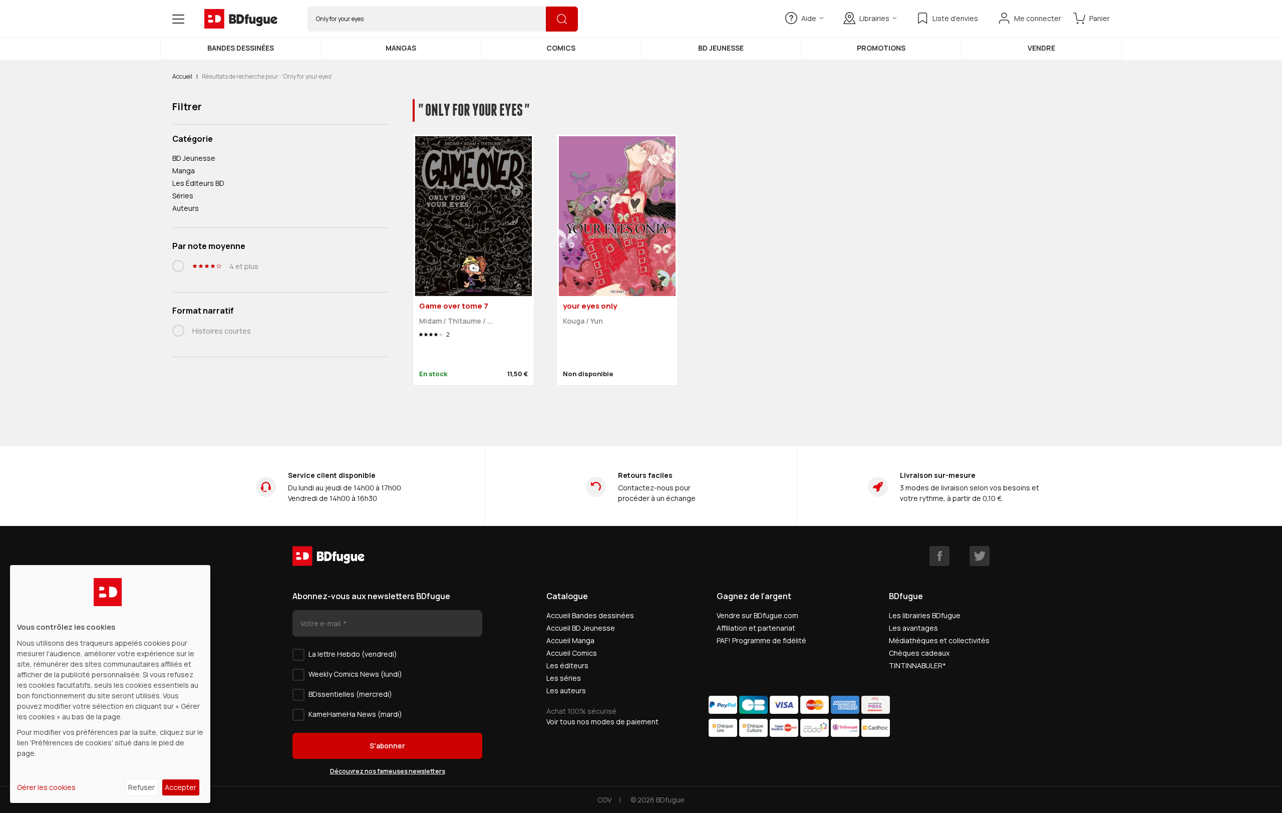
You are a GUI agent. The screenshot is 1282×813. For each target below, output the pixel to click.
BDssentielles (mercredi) (350, 694)
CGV (604, 799)
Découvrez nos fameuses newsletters (387, 771)
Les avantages (913, 628)
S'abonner (387, 745)
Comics (560, 48)
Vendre (1041, 48)
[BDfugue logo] (240, 19)
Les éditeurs (567, 665)
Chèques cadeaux (919, 653)
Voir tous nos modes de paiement (602, 721)
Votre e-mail (321, 623)
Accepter (180, 787)
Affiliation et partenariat (756, 628)
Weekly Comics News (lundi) (355, 674)
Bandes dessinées (240, 48)
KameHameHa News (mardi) (355, 714)
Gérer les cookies (46, 787)
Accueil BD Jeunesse (580, 628)
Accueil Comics (571, 653)
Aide (808, 18)
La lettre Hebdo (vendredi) (352, 654)
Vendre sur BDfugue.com (757, 615)
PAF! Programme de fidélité (761, 640)
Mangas (401, 48)
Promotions (881, 48)
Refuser (141, 787)
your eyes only (590, 306)
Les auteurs (566, 690)
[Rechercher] (562, 19)
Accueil (182, 76)
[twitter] (980, 556)
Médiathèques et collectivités (939, 640)
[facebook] (939, 556)
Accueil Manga (570, 640)
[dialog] (110, 684)
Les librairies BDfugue (924, 615)
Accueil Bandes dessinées (590, 615)
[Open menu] (178, 19)
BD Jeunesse (721, 48)
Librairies (874, 18)
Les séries (563, 678)
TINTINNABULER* (917, 665)
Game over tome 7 (453, 306)
